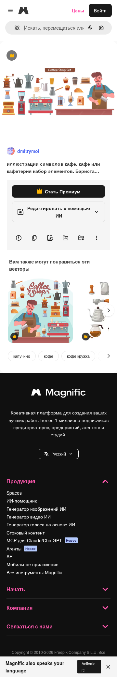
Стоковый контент (25, 532)
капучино (21, 356)
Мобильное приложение (32, 564)
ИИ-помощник (21, 500)
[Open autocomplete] (14, 27)
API (10, 556)
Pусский (58, 454)
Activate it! (89, 666)
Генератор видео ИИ (28, 516)
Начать (15, 589)
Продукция (20, 481)
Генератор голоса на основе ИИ (40, 524)
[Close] (108, 667)
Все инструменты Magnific (34, 572)
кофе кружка (78, 356)
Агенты (21, 548)
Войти (100, 10)
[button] (59, 454)
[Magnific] (58, 394)
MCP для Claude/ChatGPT (41, 540)
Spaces (14, 492)
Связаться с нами (29, 626)
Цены (78, 10)
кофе (48, 356)
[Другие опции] (96, 238)
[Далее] (108, 310)
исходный (43, 56)
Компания (19, 607)
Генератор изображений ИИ (36, 508)
